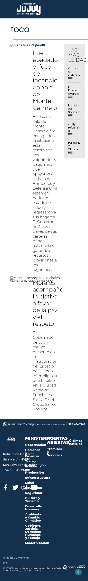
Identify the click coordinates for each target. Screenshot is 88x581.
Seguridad (33, 493)
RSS (5, 563)
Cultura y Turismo (32, 499)
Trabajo (31, 461)
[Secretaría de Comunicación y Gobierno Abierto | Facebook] (5, 486)
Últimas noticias (75, 442)
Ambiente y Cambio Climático (33, 517)
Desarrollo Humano (33, 507)
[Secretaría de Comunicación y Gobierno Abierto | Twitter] (14, 486)
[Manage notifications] (78, 572)
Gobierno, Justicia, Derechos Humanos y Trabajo (33, 532)
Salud (29, 483)
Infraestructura (37, 477)
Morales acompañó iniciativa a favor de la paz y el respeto (48, 303)
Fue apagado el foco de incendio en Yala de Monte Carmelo (45, 80)
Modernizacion (37, 543)
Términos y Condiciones (16, 557)
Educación (33, 488)
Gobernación (35, 445)
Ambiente (39, 45)
